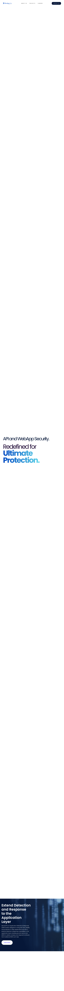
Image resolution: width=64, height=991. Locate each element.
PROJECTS (32, 3)
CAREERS (40, 3)
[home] (7, 3)
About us (24, 3)
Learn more (7, 942)
